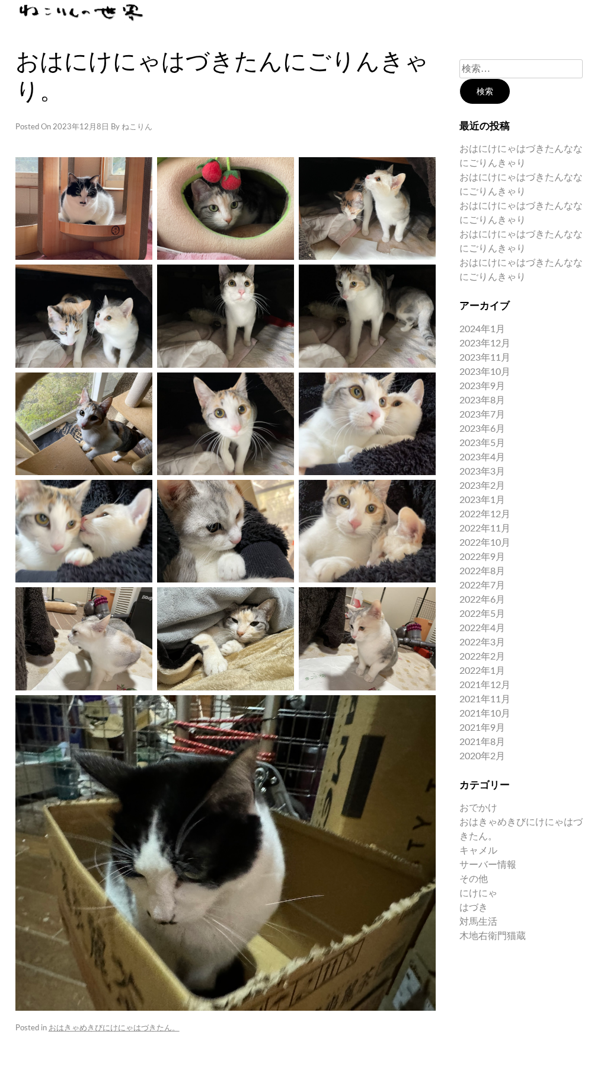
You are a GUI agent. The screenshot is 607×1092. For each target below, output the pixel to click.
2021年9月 (482, 728)
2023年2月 (482, 486)
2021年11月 (484, 699)
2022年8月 (482, 571)
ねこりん (137, 127)
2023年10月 (484, 372)
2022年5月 (482, 614)
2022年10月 (484, 542)
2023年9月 (482, 386)
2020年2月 (482, 756)
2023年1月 (482, 500)
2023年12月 (484, 343)
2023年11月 (484, 357)
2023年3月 (482, 471)
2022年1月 (482, 671)
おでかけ (478, 808)
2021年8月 (482, 742)
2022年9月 (482, 557)
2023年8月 (482, 400)
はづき (473, 907)
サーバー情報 (487, 865)
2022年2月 (482, 656)
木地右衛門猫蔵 (492, 936)
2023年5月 (482, 443)
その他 (473, 879)
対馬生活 (478, 922)
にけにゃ (478, 893)
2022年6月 (482, 599)
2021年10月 (484, 713)
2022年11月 (484, 528)
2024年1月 (482, 329)
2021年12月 (484, 685)
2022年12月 (484, 514)
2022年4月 (482, 628)
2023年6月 (482, 429)
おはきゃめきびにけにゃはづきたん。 (114, 1028)
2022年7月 (482, 585)
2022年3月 (482, 642)
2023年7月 (482, 414)
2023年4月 (482, 457)
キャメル (478, 850)
